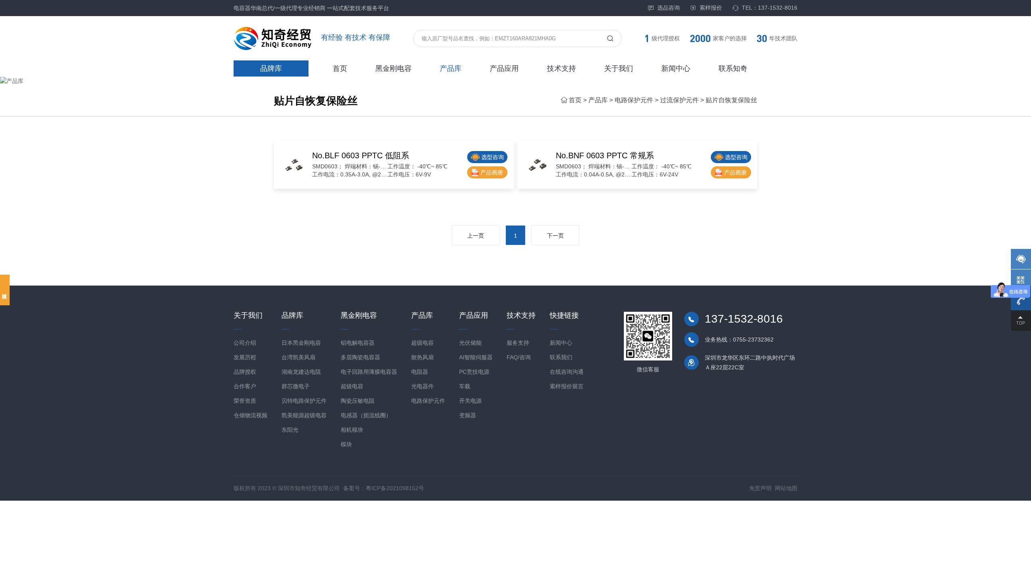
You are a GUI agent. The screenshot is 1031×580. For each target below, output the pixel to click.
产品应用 (504, 68)
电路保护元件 (634, 100)
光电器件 (422, 386)
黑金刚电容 (393, 68)
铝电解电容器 (358, 343)
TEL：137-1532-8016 (769, 7)
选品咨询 (668, 7)
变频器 (467, 415)
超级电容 (352, 386)
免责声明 (760, 488)
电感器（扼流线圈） (366, 415)
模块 (346, 444)
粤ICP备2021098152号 (395, 488)
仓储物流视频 (250, 415)
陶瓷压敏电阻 (358, 401)
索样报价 (711, 7)
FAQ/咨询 (519, 357)
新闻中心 (675, 68)
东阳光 (290, 430)
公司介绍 (245, 343)
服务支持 (518, 343)
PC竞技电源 (474, 372)
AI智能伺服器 (476, 357)
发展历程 (245, 357)
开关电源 (470, 401)
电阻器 (419, 372)
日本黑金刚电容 (301, 343)
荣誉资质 (245, 401)
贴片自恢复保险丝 (731, 100)
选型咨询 (492, 157)
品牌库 (271, 68)
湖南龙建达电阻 (301, 372)
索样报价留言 (567, 386)
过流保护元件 (679, 100)
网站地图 (786, 488)
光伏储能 (470, 343)
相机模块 (352, 430)
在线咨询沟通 (567, 372)
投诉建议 (5, 290)
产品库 (451, 68)
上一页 (475, 235)
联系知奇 (732, 68)
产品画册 (491, 172)
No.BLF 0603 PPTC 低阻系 (360, 155)
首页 (340, 68)
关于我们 (618, 68)
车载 (464, 386)
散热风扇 (422, 357)
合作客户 (245, 386)
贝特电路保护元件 (304, 401)
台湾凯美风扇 (298, 357)
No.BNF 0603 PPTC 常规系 (605, 155)
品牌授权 (245, 372)
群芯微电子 (296, 386)
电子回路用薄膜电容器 (369, 372)
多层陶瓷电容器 (360, 357)
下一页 (555, 235)
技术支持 (561, 68)
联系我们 (561, 357)
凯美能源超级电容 (304, 415)
